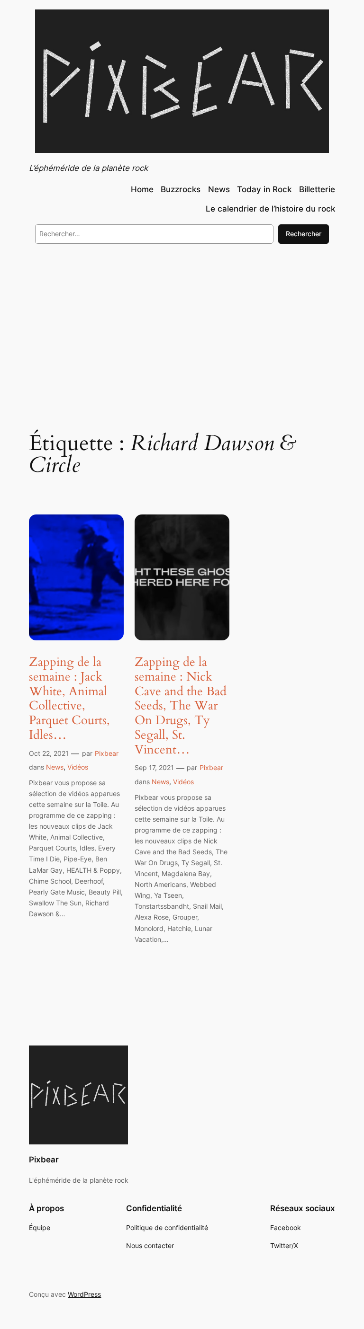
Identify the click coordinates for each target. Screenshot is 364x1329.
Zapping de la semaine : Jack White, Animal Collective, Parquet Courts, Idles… (69, 699)
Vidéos (77, 767)
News (55, 767)
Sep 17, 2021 (154, 767)
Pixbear (106, 753)
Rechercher (303, 234)
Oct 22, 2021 (49, 753)
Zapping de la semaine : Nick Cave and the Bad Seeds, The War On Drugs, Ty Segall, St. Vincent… (181, 706)
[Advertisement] (182, 328)
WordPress (84, 1294)
